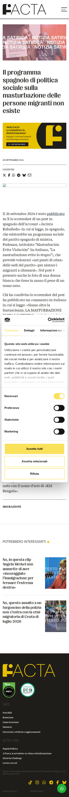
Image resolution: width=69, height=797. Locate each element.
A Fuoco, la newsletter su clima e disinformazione (27, 753)
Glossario (7, 727)
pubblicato (56, 213)
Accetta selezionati (34, 461)
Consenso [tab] (11, 330)
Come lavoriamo (11, 722)
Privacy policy (10, 791)
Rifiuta (34, 473)
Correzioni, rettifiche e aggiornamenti (21, 731)
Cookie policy (37, 791)
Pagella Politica (10, 748)
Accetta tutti (34, 448)
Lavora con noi (10, 762)
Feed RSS (7, 712)
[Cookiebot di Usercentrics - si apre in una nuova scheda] (49, 320)
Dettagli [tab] (29, 330)
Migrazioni (12, 506)
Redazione (8, 717)
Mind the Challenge (12, 758)
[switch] (59, 408)
